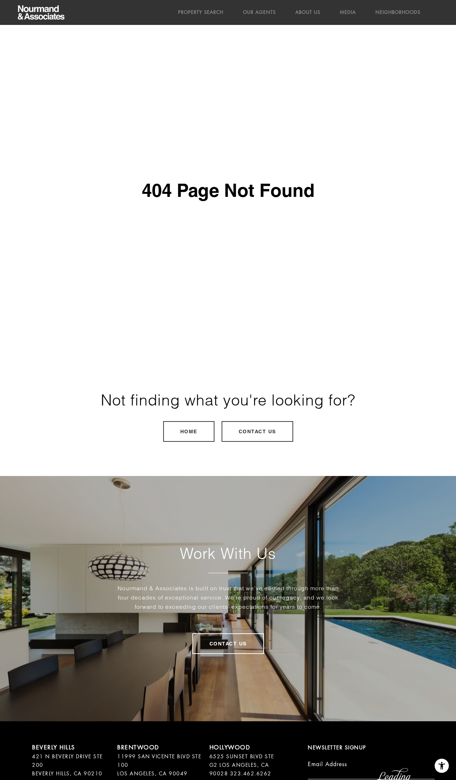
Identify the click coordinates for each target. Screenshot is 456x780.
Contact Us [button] (257, 431)
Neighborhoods (397, 12)
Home (188, 431)
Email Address (327, 764)
